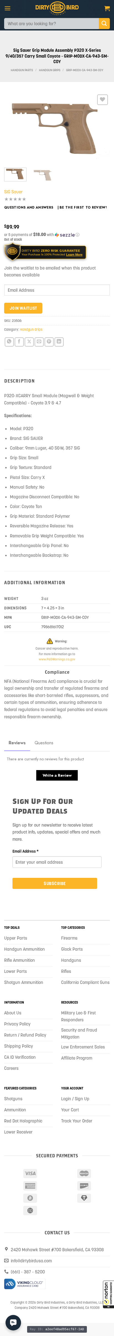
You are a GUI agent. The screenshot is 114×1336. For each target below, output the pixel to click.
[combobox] (51, 23)
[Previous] (13, 128)
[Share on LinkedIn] (59, 342)
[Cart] (107, 8)
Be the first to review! (83, 207)
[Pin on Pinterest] (49, 342)
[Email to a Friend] (39, 342)
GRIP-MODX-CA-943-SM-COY (84, 70)
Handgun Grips (49, 70)
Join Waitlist (23, 308)
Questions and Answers (28, 207)
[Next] (101, 128)
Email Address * (25, 851)
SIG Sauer (13, 191)
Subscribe (55, 883)
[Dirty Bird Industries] (57, 8)
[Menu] (7, 8)
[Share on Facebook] (19, 342)
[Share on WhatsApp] (9, 342)
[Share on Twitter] (29, 342)
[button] (108, 1294)
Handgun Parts (22, 70)
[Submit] (104, 23)
